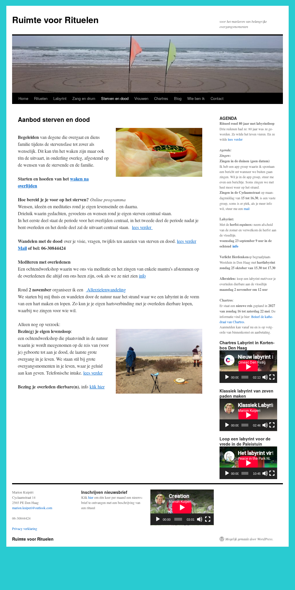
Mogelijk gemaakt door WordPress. (249, 539)
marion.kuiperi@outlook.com (32, 507)
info (142, 276)
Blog (177, 98)
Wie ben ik (196, 98)
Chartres (161, 98)
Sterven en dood (114, 98)
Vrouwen (141, 98)
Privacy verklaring (24, 528)
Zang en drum (83, 98)
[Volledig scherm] (272, 377)
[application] (248, 366)
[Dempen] (265, 377)
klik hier (97, 387)
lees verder (142, 227)
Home (23, 98)
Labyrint (60, 98)
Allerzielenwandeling (106, 289)
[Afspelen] (227, 377)
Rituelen (41, 98)
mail (246, 208)
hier (90, 497)
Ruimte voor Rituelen (55, 19)
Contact (217, 98)
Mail (22, 248)
